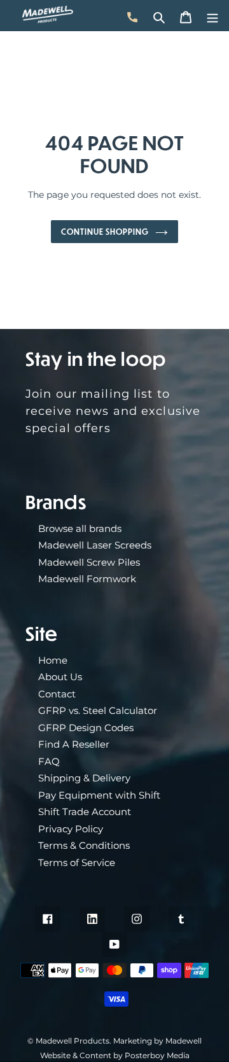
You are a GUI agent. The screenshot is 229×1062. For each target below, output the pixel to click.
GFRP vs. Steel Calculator (97, 710)
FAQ (49, 761)
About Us (60, 677)
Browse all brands (79, 528)
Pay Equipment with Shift (99, 795)
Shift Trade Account (84, 812)
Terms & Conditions (84, 845)
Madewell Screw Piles (89, 562)
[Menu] (212, 15)
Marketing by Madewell (157, 1040)
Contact (57, 694)
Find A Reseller (73, 744)
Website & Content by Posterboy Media (115, 1055)
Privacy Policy (70, 829)
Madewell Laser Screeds (94, 545)
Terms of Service (76, 862)
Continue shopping (105, 232)
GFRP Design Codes (86, 728)
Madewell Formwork (87, 579)
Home (52, 660)
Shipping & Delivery (84, 778)
